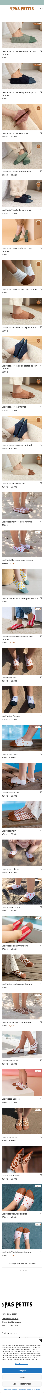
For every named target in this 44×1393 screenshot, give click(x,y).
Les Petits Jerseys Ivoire (13, 483)
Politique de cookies (10, 1390)
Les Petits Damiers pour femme (17, 521)
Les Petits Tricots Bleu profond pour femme (19, 93)
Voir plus (4, 57)
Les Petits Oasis (9, 677)
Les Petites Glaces (10, 869)
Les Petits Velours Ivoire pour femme (19, 289)
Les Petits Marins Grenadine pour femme (17, 638)
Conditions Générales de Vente (29, 1390)
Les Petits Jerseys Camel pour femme (20, 327)
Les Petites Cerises (11, 1099)
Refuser (22, 1377)
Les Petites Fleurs (10, 754)
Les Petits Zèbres (10, 1137)
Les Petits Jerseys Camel (14, 406)
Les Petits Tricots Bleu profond (16, 210)
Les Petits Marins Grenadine (15, 945)
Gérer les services (21, 1364)
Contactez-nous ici (10, 1318)
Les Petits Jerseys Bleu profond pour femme (19, 367)
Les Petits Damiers (10, 830)
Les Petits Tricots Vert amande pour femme (19, 52)
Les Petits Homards (11, 907)
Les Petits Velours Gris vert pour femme (17, 249)
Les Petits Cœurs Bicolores (14, 1213)
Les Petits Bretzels (10, 792)
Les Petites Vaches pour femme (17, 984)
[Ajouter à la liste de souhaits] (41, 51)
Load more (22, 1270)
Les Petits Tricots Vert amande (16, 171)
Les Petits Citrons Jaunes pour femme (20, 598)
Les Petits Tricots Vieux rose (15, 133)
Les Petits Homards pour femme (17, 560)
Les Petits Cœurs (10, 1060)
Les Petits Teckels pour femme (16, 1252)
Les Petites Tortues (11, 716)
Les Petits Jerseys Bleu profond (17, 445)
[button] (40, 1340)
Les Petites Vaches (11, 1175)
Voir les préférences (22, 1384)
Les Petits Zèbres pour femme (16, 1022)
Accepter (22, 1370)
